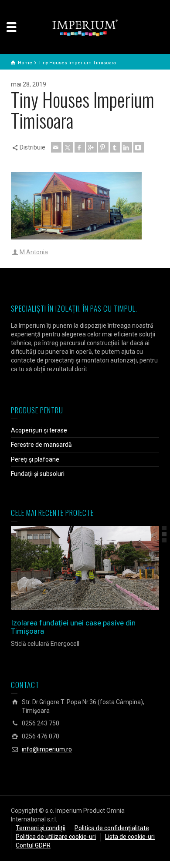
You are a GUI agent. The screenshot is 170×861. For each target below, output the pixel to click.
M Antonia (34, 252)
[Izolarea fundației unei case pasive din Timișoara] (97, 568)
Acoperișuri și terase (39, 430)
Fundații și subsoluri (38, 473)
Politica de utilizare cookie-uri (56, 836)
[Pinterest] (103, 147)
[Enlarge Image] (72, 568)
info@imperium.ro (47, 749)
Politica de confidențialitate (112, 827)
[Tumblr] (115, 147)
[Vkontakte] (138, 147)
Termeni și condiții (40, 827)
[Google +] (91, 147)
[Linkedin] (127, 147)
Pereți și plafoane (35, 459)
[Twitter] (68, 147)
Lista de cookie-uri (130, 836)
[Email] (56, 147)
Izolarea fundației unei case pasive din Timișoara (73, 626)
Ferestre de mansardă (41, 444)
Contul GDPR (33, 845)
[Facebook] (80, 147)
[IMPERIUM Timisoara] (85, 27)
